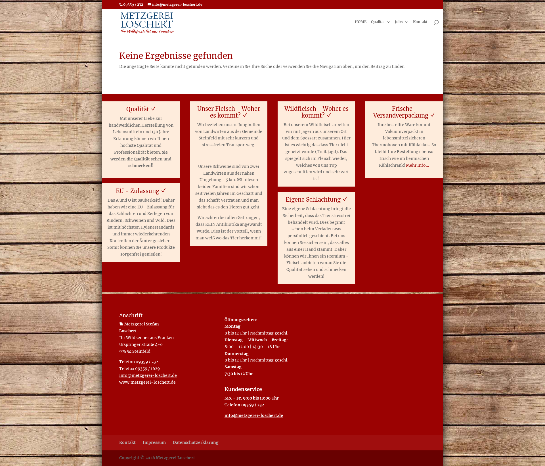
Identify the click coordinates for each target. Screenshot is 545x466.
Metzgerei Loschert (175, 457)
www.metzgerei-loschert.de (147, 382)
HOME (360, 22)
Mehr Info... (417, 165)
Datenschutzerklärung (196, 442)
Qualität (378, 22)
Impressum (154, 442)
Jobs (399, 22)
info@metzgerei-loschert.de (148, 375)
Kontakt (420, 22)
